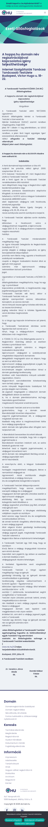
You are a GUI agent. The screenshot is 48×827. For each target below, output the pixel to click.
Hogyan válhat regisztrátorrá (18, 770)
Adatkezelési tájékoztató (24, 823)
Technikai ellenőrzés (14, 730)
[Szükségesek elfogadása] (45, 819)
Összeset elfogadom (13, 820)
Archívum (9, 776)
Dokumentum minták (15, 743)
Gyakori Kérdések (13, 739)
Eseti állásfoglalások (25, 28)
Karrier (8, 783)
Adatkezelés (11, 760)
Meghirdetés (11, 733)
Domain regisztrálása (15, 709)
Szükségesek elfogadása (34, 820)
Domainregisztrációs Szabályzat (20, 706)
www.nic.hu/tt (8, 647)
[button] (45, 13)
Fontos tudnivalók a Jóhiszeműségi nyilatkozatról (20, 717)
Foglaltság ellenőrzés (15, 746)
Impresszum (11, 757)
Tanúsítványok (12, 763)
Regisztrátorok (12, 736)
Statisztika (10, 773)
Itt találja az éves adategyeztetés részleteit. (24, 4)
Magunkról (10, 780)
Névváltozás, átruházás (16, 713)
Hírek (7, 767)
